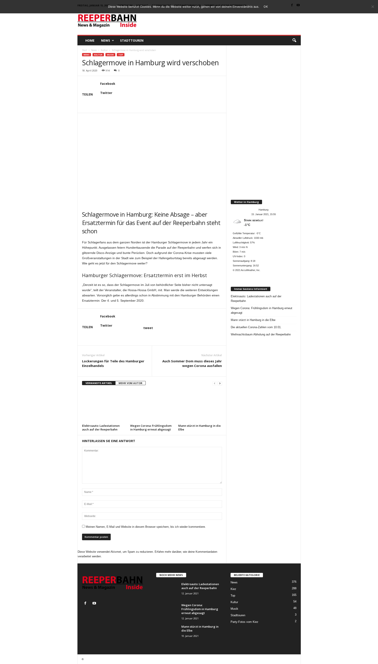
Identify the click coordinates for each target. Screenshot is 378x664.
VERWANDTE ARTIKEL (99, 383)
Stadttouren (132, 40)
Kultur (104, 50)
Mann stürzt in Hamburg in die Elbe (199, 427)
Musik (110, 54)
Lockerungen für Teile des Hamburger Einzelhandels (113, 363)
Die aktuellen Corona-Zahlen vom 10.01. (256, 327)
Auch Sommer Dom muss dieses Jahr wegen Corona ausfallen (192, 363)
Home (89, 40)
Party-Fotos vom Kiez (244, 621)
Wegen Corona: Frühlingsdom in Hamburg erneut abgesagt (151, 427)
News (105, 40)
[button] (294, 40)
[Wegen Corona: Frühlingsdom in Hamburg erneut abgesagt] (152, 406)
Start (84, 50)
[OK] (372, 6)
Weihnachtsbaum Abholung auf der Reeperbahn (261, 334)
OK (266, 6)
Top (120, 54)
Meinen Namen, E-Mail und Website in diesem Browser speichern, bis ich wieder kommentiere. (146, 526)
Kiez (233, 589)
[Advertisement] (221, 20)
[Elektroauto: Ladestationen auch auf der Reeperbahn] (104, 406)
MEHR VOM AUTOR (130, 383)
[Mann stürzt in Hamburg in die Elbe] (200, 406)
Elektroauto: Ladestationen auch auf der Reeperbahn (101, 427)
